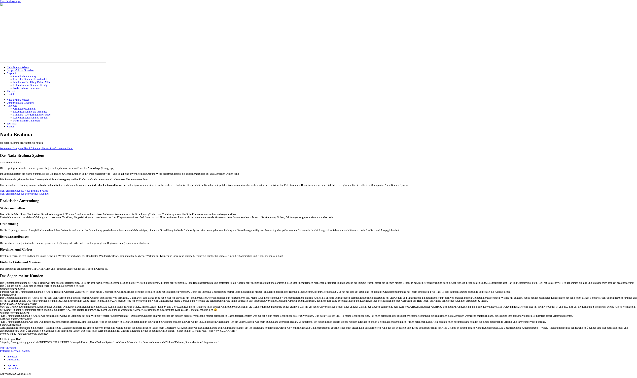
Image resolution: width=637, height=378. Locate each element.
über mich (12, 91)
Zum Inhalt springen (10, 1)
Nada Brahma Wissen (18, 67)
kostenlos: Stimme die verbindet (30, 79)
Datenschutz (13, 359)
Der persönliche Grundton (20, 70)
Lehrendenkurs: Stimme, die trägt (30, 85)
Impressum (12, 356)
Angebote (12, 73)
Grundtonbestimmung (24, 76)
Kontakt (11, 94)
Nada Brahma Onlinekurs (26, 88)
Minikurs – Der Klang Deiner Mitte (31, 82)
